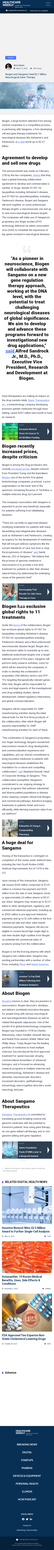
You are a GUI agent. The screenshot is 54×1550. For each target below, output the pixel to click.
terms (16, 625)
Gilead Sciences (39, 964)
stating (36, 175)
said (10, 351)
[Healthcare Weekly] (16, 4)
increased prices (20, 469)
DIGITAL (27, 1452)
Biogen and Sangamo (12, 1168)
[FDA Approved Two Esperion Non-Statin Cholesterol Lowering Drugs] (27, 1313)
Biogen (6, 477)
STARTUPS (27, 1460)
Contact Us (27, 1525)
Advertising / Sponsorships (27, 1530)
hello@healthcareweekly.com (17, 10)
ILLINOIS (27, 1491)
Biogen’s (7, 1001)
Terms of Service (27, 1545)
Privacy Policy (16, 1545)
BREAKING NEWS (27, 1444)
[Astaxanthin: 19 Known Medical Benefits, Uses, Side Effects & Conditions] (27, 1257)
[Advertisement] (27, 35)
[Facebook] (23, 1519)
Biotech (11, 58)
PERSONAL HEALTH (27, 1483)
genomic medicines (38, 1168)
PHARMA (27, 1467)
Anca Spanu (19, 65)
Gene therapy (25, 1168)
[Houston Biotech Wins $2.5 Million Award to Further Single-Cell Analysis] (27, 1205)
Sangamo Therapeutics (14, 1114)
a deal (21, 141)
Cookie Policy (37, 1545)
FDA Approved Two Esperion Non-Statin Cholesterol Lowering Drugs (24, 1337)
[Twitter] (27, 1519)
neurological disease (9, 1171)
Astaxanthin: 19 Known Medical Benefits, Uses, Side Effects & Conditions (22, 1280)
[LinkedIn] (31, 1519)
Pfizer (22, 964)
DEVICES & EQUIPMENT (27, 1475)
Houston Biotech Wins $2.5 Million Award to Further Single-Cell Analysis (26, 1229)
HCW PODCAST (27, 1499)
